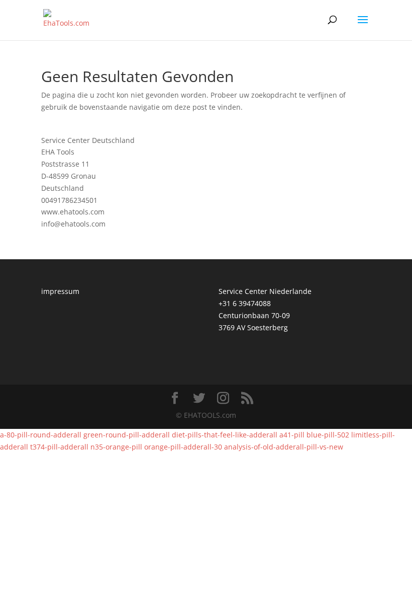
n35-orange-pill (116, 447)
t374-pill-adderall (59, 447)
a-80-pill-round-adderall (40, 434)
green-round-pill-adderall (126, 434)
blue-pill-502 (327, 434)
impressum (60, 291)
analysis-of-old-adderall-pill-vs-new (283, 447)
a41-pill (291, 434)
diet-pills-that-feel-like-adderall (224, 434)
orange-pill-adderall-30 (183, 447)
